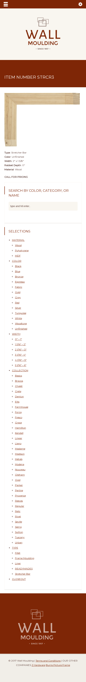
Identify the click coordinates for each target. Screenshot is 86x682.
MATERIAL (18, 240)
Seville (18, 521)
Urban (18, 542)
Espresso (20, 281)
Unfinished (21, 328)
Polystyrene (22, 250)
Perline (19, 490)
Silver (18, 307)
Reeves (19, 500)
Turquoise (20, 313)
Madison (20, 453)
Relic (17, 511)
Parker (19, 485)
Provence (20, 495)
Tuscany (20, 537)
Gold (17, 292)
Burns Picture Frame (58, 665)
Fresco (18, 417)
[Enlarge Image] (43, 91)
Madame (20, 448)
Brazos (19, 380)
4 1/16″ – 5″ (21, 359)
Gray (18, 297)
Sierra (18, 526)
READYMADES (24, 568)
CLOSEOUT (19, 579)
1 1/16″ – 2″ (20, 344)
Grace (18, 422)
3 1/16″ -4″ (20, 354)
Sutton (19, 532)
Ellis (17, 401)
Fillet (17, 552)
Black (18, 266)
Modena (19, 464)
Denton (19, 396)
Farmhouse (21, 406)
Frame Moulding (24, 558)
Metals (18, 459)
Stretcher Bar (22, 573)
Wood (18, 245)
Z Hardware (38, 665)
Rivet (18, 516)
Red (17, 302)
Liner (18, 563)
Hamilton (20, 427)
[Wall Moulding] (43, 51)
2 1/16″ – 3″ (21, 349)
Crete (18, 391)
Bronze (19, 276)
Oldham (20, 474)
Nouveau (20, 469)
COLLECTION (20, 370)
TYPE (15, 547)
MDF (18, 255)
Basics (18, 375)
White (18, 318)
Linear (18, 438)
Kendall (19, 432)
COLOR (16, 260)
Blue (17, 271)
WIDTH (16, 333)
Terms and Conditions (48, 660)
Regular (19, 505)
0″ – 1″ (18, 339)
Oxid (17, 479)
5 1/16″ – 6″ (20, 365)
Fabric (18, 286)
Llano (18, 443)
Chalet (19, 386)
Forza (18, 412)
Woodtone (21, 323)
